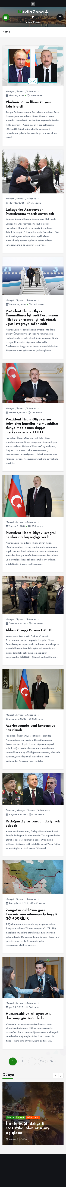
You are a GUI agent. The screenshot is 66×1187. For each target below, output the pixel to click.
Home (6, 32)
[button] (55, 1075)
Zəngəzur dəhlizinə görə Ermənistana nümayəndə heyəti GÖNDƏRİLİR (31, 914)
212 (42, 1061)
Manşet (10, 91)
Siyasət (20, 91)
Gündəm (10, 810)
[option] (33, 1113)
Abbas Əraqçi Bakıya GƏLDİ (29, 630)
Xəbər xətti (32, 91)
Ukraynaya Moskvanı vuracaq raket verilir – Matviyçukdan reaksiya (27, 1128)
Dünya (10, 1117)
